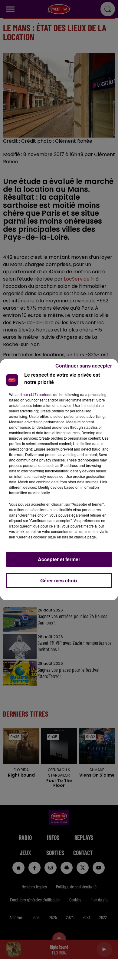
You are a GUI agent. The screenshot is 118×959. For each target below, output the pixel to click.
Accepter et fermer (59, 559)
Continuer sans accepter (83, 365)
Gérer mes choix (59, 580)
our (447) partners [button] (37, 394)
